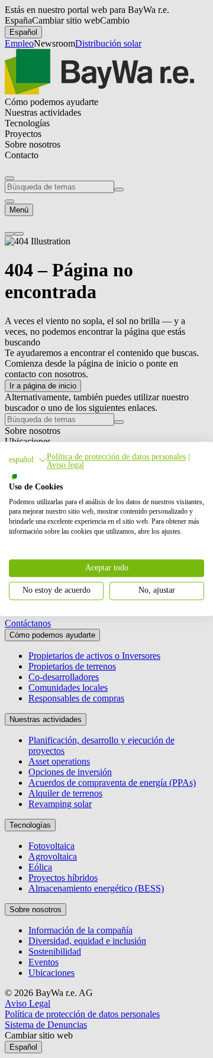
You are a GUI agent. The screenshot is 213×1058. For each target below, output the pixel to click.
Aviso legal (65, 465)
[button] (28, 460)
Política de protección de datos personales (116, 456)
